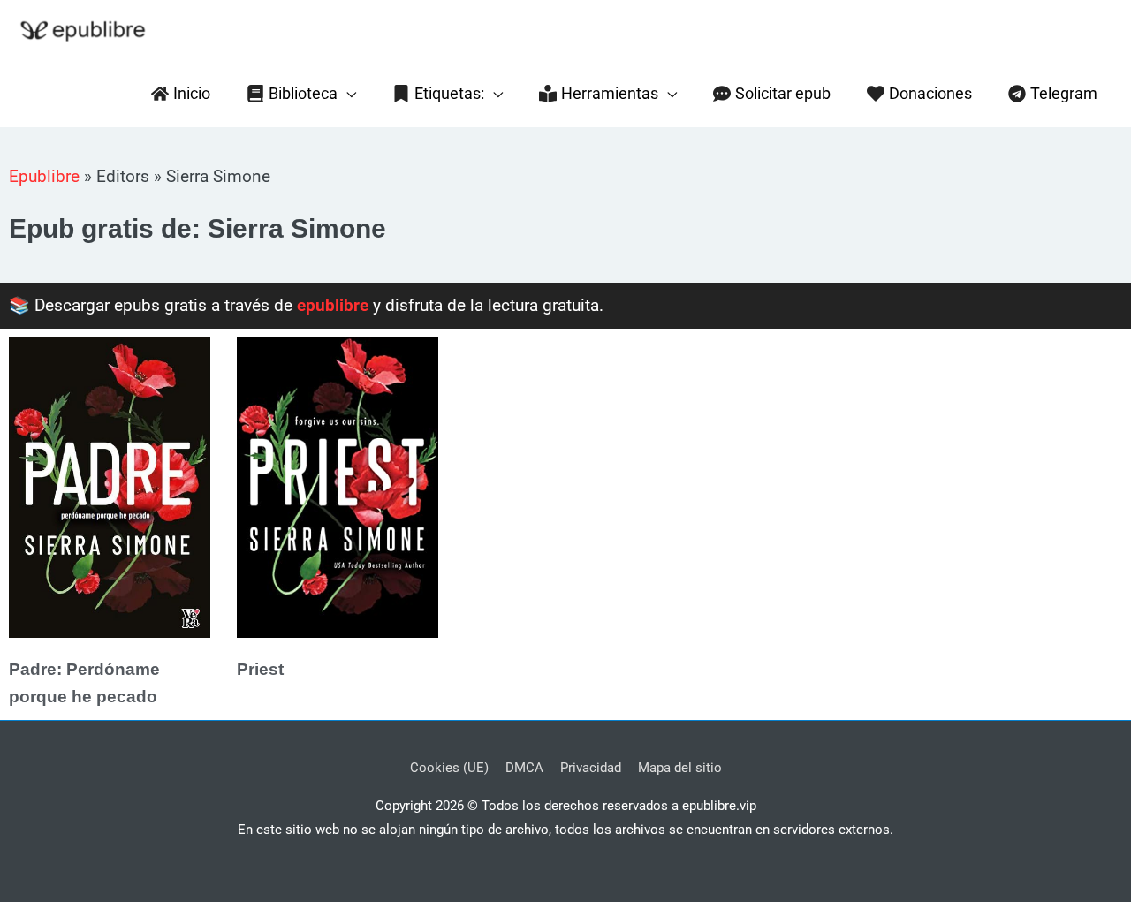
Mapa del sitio (680, 768)
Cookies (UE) (449, 768)
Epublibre (44, 176)
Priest (260, 669)
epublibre (332, 305)
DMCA (524, 768)
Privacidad (590, 768)
